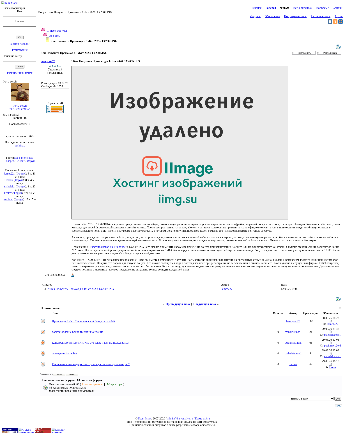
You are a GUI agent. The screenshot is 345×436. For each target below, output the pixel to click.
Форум (31, 160)
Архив (339, 16)
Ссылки (20, 160)
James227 (226, 288)
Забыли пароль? (19, 43)
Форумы (255, 16)
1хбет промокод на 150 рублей (108, 246)
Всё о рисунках (23, 157)
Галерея (9, 160)
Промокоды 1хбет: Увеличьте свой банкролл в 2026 (83, 321)
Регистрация (19, 49)
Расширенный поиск (20, 72)
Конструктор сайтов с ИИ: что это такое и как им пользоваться (90, 342)
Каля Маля (144, 418)
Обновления (272, 16)
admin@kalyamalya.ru (180, 418)
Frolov (8, 192)
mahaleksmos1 (293, 331)
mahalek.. (9, 186)
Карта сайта (202, 418)
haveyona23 (48, 61)
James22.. (9, 173)
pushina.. (20, 145)
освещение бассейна (64, 353)
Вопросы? (322, 7)
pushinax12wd (293, 342)
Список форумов (57, 30)
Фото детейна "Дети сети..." (20, 107)
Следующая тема (204, 304)
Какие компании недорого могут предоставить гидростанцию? (91, 364)
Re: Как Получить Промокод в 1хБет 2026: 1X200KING (80, 288)
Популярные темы (295, 16)
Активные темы (320, 16)
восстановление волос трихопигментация (77, 331)
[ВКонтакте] (330, 21)
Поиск (59, 374)
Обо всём (54, 35)
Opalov (8, 180)
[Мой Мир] (340, 21)
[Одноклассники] (335, 21)
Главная (256, 7)
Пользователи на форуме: (51, 374)
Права (72, 374)
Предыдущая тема (178, 304)
